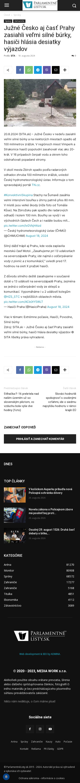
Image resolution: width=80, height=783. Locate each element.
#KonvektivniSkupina (18, 195)
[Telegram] (38, 70)
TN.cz (36, 185)
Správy (17, 15)
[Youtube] (50, 729)
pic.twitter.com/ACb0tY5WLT (23, 302)
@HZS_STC (12, 297)
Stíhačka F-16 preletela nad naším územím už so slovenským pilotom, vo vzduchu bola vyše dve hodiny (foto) (21, 402)
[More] (65, 70)
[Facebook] (20, 70)
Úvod (7, 15)
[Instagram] (40, 729)
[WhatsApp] (29, 70)
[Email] (56, 70)
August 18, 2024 (37, 236)
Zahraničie (19, 21)
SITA (13, 55)
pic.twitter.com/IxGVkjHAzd (22, 225)
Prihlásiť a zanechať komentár (40, 438)
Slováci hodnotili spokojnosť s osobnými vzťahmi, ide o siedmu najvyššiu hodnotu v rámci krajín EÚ (59, 402)
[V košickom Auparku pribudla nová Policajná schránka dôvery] (15, 495)
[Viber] (47, 70)
